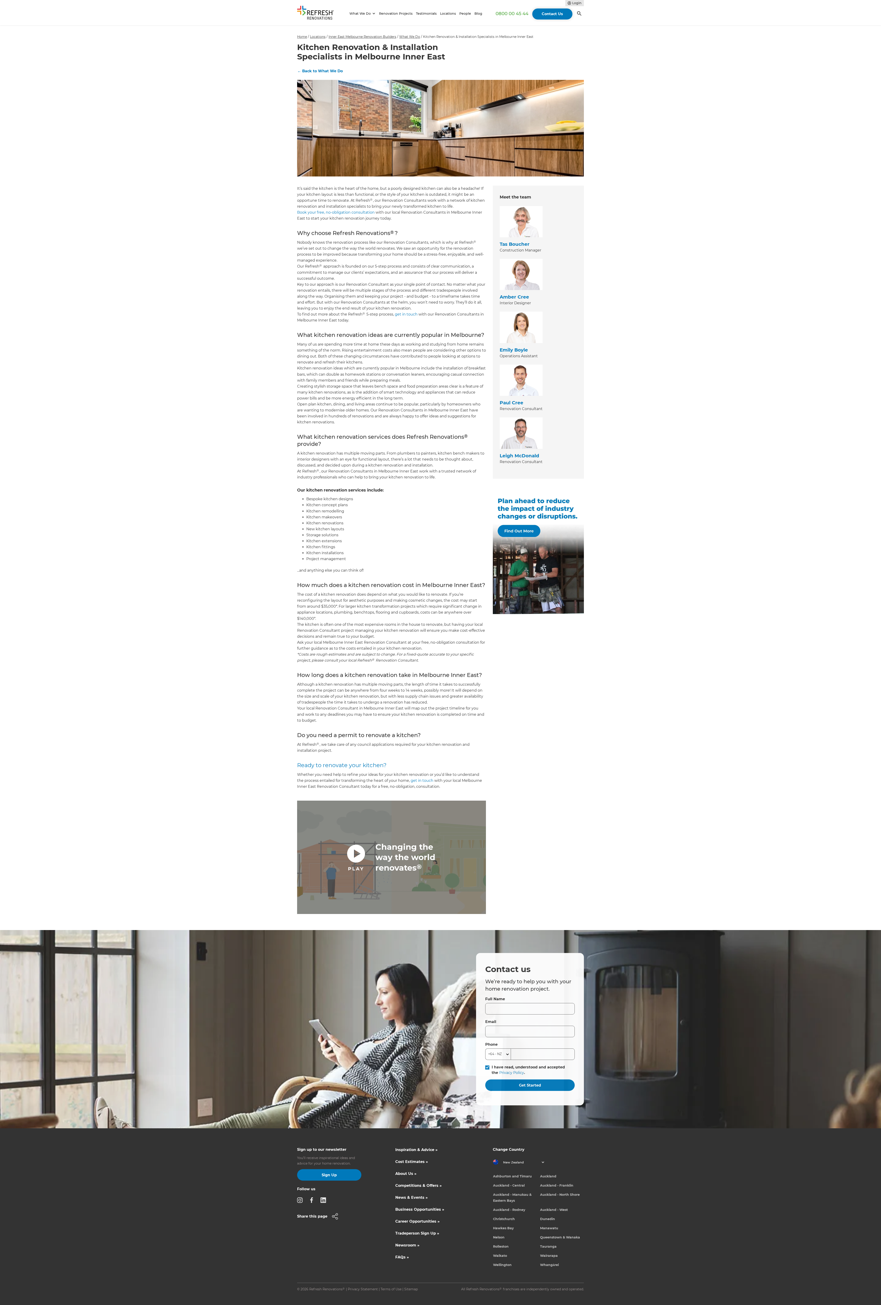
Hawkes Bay (503, 1228)
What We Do (409, 37)
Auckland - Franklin (556, 1185)
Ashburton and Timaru (512, 1176)
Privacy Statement (363, 1289)
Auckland (548, 1176)
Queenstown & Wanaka (560, 1237)
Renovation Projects (396, 13)
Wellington (502, 1265)
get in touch (406, 314)
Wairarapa (549, 1256)
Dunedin (547, 1219)
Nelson (499, 1237)
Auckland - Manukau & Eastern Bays (512, 1198)
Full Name (495, 999)
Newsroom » (407, 1245)
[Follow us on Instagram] (301, 1200)
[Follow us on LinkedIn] (325, 1200)
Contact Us (552, 14)
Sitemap (411, 1289)
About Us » (405, 1173)
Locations (448, 13)
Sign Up (329, 1175)
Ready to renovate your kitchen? (342, 765)
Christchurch (504, 1219)
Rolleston (501, 1246)
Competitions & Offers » (418, 1185)
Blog (478, 13)
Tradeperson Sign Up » (417, 1233)
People (465, 13)
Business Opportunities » (419, 1209)
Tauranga (548, 1246)
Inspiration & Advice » (416, 1150)
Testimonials (426, 13)
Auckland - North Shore (560, 1195)
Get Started (530, 1085)
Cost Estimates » (411, 1162)
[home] (317, 14)
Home (302, 37)
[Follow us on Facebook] (313, 1200)
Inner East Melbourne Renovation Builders (362, 37)
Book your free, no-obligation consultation (336, 212)
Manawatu (549, 1228)
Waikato (500, 1256)
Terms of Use (391, 1289)
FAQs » (402, 1257)
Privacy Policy (511, 1072)
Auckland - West (554, 1210)
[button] (362, 14)
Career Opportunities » (417, 1221)
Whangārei (549, 1265)
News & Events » (411, 1197)
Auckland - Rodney (509, 1210)
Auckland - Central (509, 1185)
